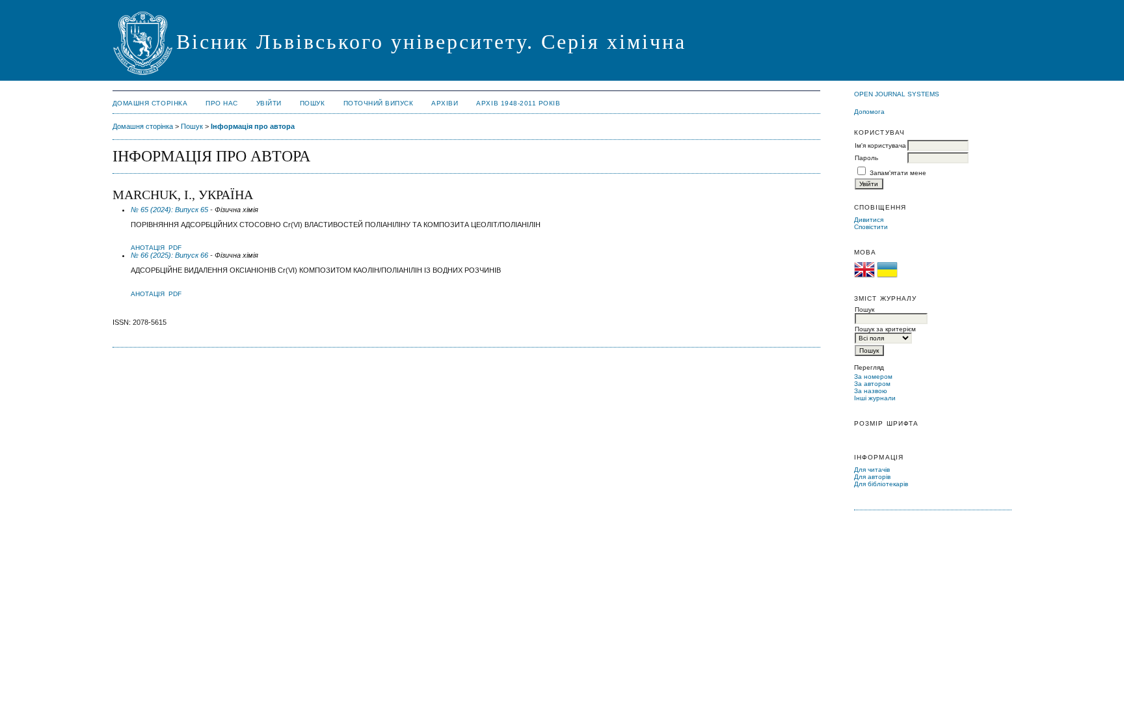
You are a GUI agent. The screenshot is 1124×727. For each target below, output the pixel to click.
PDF (174, 247)
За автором (872, 383)
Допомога (869, 111)
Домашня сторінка (150, 103)
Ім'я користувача (880, 145)
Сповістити (871, 226)
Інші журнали (875, 398)
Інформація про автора (253, 126)
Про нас (222, 103)
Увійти (269, 103)
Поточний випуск (378, 103)
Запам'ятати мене (898, 172)
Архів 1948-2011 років (518, 103)
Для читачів (872, 469)
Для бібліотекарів (881, 483)
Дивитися (868, 219)
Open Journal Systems (896, 94)
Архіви (444, 103)
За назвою (870, 390)
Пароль (866, 157)
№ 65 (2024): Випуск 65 (169, 209)
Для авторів (872, 476)
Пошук (312, 103)
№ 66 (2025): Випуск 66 (169, 255)
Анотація (148, 247)
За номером (873, 376)
